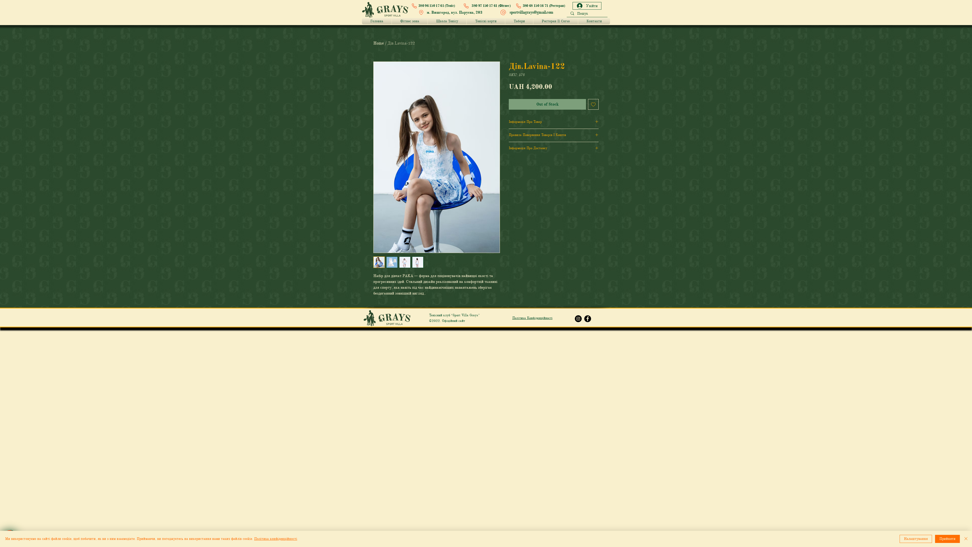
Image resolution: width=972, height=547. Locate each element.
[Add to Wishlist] (593, 104)
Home (378, 43)
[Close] (966, 539)
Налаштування (916, 539)
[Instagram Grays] (578, 318)
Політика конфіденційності (275, 539)
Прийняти (947, 539)
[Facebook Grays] (587, 318)
